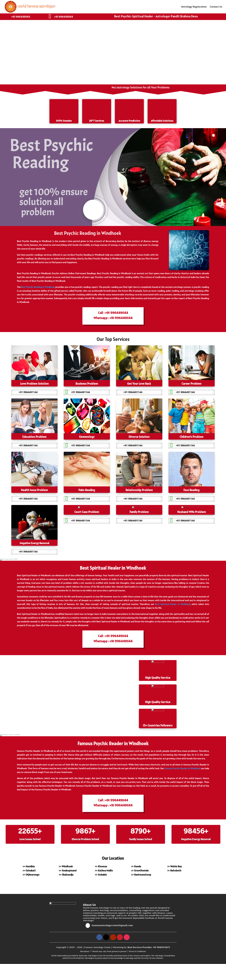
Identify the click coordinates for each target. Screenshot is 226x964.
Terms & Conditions (137, 951)
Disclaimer (84, 951)
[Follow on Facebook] (99, 937)
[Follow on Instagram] (127, 937)
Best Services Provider (140, 947)
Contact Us (216, 7)
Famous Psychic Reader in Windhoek (182, 768)
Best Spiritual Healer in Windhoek (172, 604)
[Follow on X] (106, 937)
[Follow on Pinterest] (120, 937)
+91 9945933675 (161, 947)
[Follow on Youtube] (113, 937)
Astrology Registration (194, 7)
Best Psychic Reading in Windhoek (38, 287)
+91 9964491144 (20, 16)
